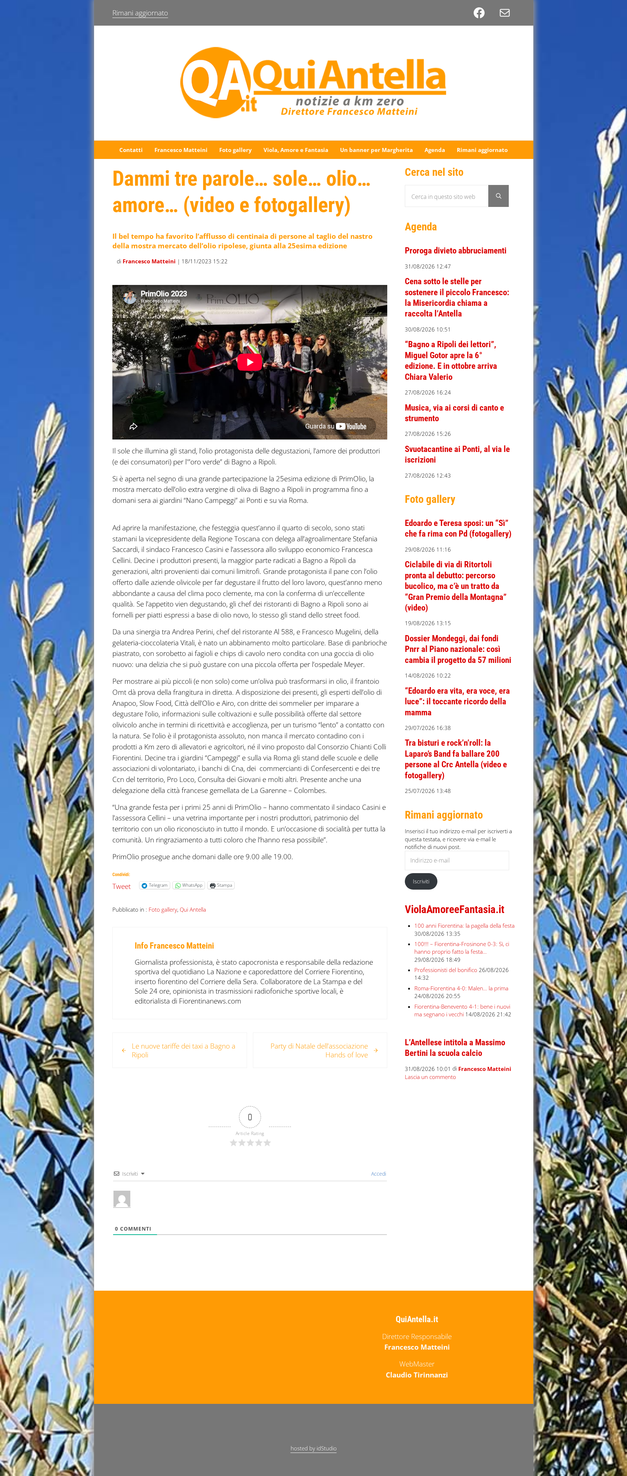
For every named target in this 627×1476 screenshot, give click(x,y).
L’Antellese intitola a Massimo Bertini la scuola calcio (455, 1047)
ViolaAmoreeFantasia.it (454, 909)
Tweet (121, 885)
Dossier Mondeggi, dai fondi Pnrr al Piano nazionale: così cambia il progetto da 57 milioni (458, 649)
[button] (119, 512)
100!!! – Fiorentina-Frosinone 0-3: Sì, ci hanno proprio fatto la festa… (461, 947)
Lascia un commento (430, 1077)
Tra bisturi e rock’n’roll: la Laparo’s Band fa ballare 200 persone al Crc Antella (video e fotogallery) (456, 759)
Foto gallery (163, 909)
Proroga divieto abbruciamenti (456, 250)
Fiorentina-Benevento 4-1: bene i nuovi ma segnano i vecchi (462, 1010)
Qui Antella (193, 909)
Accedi (378, 1173)
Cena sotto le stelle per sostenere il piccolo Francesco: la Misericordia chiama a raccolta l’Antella (457, 297)
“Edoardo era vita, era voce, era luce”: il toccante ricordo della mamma (457, 701)
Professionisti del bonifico (445, 970)
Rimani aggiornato (140, 12)
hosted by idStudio (314, 1448)
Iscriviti (421, 881)
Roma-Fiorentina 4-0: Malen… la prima (461, 988)
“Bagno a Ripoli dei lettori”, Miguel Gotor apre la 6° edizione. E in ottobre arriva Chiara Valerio (451, 360)
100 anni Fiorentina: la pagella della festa (464, 925)
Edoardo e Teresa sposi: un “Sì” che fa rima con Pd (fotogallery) (458, 528)
